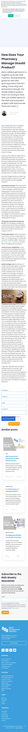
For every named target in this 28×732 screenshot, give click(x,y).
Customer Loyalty (6, 679)
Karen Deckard (14, 112)
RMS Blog (3, 698)
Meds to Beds (4, 683)
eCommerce (4, 687)
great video (4, 146)
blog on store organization (11, 242)
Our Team (4, 713)
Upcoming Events (6, 718)
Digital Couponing (6, 688)
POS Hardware (5, 661)
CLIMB (2, 702)
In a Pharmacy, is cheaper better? (12, 490)
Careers (3, 720)
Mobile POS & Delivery (7, 681)
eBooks (3, 703)
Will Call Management (7, 677)
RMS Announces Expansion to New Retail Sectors (12, 458)
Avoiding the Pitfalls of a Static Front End (13, 536)
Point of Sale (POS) (6, 659)
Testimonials (4, 716)
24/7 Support (4, 668)
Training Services (5, 666)
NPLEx (2, 690)
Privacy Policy (14, 608)
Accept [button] (10, 15)
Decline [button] (17, 15)
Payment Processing (6, 664)
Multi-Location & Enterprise (8, 662)
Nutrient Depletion (6, 685)
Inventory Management (7, 676)
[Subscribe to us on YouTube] (14, 650)
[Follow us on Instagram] (10, 650)
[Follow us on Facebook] (2, 650)
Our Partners (4, 715)
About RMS (4, 711)
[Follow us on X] (6, 650)
